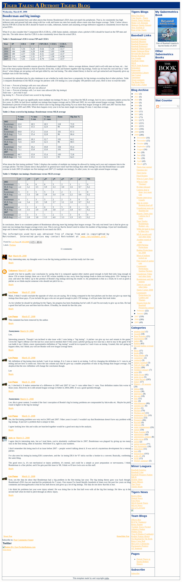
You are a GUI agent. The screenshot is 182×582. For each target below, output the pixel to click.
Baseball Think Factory (141, 49)
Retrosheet (135, 68)
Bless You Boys (138, 15)
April (139, 161)
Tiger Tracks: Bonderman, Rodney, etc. (143, 223)
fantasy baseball (140, 362)
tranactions (138, 449)
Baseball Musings (138, 41)
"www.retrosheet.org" (93, 236)
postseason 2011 (141, 415)
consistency (139, 358)
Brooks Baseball (138, 56)
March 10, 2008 (27, 331)
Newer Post (7, 536)
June (139, 155)
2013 (136, 120)
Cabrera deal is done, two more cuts (144, 192)
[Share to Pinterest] (40, 242)
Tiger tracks (141, 173)
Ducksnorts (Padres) (139, 546)
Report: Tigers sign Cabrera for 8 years (145, 215)
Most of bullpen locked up (143, 256)
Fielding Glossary (141, 370)
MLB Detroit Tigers (139, 503)
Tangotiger (135, 77)
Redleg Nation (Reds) (140, 536)
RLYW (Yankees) (138, 522)
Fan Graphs (136, 58)
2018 (136, 105)
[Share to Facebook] (38, 242)
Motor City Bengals (139, 23)
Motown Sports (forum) (141, 25)
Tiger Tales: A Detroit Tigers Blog (46, 5)
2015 (136, 114)
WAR (136, 458)
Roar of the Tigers (138, 30)
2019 (136, 102)
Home (119, 536)
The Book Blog (137, 82)
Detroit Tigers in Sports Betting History (143, 561)
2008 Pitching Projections (142, 246)
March (140, 164)
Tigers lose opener (144, 167)
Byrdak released (143, 187)
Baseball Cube (137, 472)
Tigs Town (135, 484)
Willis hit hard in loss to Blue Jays (145, 230)
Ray (10, 256)
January (140, 313)
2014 (136, 117)
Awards (137, 334)
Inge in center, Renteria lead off (145, 204)
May (139, 158)
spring (136, 441)
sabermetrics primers (142, 437)
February (141, 310)
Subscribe (135, 573)
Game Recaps (140, 379)
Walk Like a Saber (139, 85)
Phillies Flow (136, 532)
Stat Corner (136, 75)
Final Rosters (142, 176)
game (136, 372)
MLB (133, 63)
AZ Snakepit (136, 548)
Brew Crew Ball (138, 541)
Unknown (13, 270)
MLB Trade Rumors (139, 65)
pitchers (137, 408)
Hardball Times (137, 61)
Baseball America (138, 470)
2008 (136, 135)
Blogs (136, 351)
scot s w (12, 438)
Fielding (137, 367)
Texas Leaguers (137, 80)
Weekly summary (141, 461)
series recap (139, 439)
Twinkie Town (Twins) (141, 527)
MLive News (136, 505)
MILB (134, 477)
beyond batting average (143, 346)
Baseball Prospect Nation (141, 475)
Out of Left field (138, 508)
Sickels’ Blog (136, 479)
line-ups (137, 396)
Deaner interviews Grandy (144, 198)
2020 (136, 100)
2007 (136, 316)
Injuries (137, 391)
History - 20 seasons (142, 384)
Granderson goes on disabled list (145, 209)
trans (136, 451)
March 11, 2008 (28, 382)
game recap (138, 377)
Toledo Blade (137, 487)
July (139, 152)
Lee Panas (13, 292)
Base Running (140, 336)
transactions (139, 453)
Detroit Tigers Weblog (140, 20)
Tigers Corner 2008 (145, 290)
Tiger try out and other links (144, 285)
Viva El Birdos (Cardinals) (142, 534)
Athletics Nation (138, 529)
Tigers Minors (137, 482)
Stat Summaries (140, 446)
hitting (136, 389)
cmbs (106, 578)
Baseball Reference (139, 46)
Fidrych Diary (140, 365)
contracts (137, 360)
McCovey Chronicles (140, 543)
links (136, 398)
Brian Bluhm (139, 355)
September (141, 146)
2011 (136, 126)
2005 (136, 322)
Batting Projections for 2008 (145, 251)
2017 (136, 108)
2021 (136, 97)
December (141, 138)
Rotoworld (135, 70)
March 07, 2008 (25, 270)
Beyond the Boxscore (140, 53)
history (137, 382)
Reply (11, 263)
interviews (138, 394)
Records (137, 422)
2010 (136, 129)
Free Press (135, 501)
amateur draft (139, 331)
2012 (136, 123)
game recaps (139, 374)
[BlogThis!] (33, 242)
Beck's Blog (136, 496)
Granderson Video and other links (144, 275)
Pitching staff (139, 413)
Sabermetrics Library (140, 73)
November (141, 141)
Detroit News (137, 498)
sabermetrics (139, 434)
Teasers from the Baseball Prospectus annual (145, 305)
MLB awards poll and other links (144, 235)
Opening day (142, 170)
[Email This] (30, 242)
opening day (139, 406)
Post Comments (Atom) (23, 540)
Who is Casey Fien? (145, 179)
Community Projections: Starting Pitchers (144, 268)
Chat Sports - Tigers (139, 18)
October (140, 143)
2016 (136, 111)
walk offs (138, 456)
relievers (137, 425)
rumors (137, 430)
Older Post (125, 536)
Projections (138, 418)
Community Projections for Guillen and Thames (144, 296)
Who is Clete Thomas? (142, 182)
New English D (137, 27)
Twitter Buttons (7, 549)
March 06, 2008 (20, 256)
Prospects (138, 420)
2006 (136, 319)
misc (136, 401)
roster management (142, 427)
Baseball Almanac (138, 39)
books (136, 353)
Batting (137, 343)
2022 (136, 94)
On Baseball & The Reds (141, 539)
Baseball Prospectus (139, 44)
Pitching (12, 245)
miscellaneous (140, 403)
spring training (140, 444)
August (140, 149)
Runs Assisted (140, 432)
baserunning (139, 339)
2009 (136, 132)
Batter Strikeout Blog (140, 51)
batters (136, 341)
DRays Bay (136, 520)
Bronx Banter (137, 524)
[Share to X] (35, 242)
